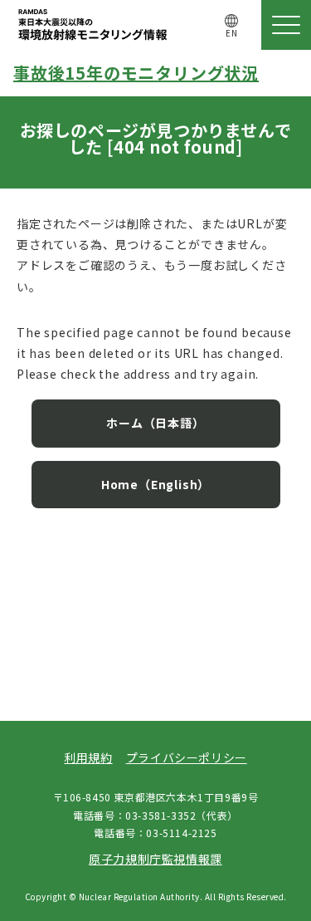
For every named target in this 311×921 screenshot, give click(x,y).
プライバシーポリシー (186, 757)
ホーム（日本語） (155, 422)
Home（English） (155, 484)
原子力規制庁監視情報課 (155, 858)
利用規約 (88, 757)
